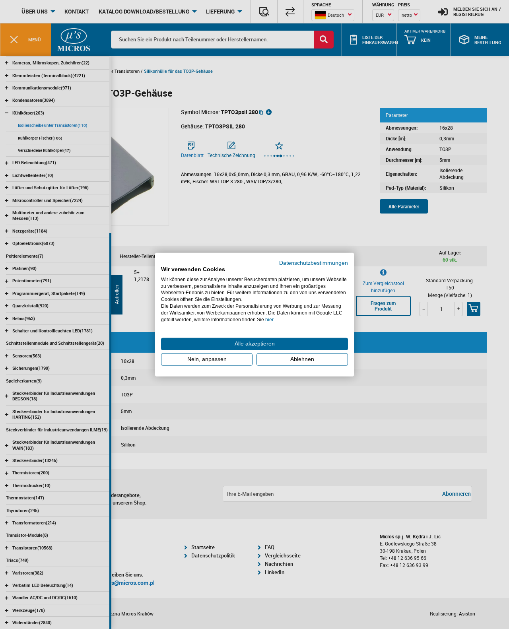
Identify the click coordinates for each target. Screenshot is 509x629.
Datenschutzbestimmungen (313, 263)
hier (269, 319)
